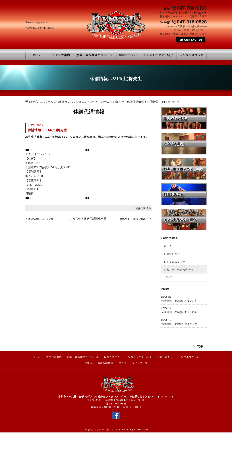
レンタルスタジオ (192, 55)
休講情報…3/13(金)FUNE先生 (42, 219)
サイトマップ (140, 363)
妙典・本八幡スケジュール (94, 55)
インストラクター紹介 (158, 55)
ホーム (37, 55)
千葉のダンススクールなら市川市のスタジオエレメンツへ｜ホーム (67, 101)
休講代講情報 (142, 208)
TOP (200, 346)
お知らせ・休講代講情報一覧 (88, 218)
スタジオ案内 (61, 55)
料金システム (128, 55)
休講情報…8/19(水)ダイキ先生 (179, 323)
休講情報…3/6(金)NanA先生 (134, 219)
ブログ (168, 277)
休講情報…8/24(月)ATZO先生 (179, 312)
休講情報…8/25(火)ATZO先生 (179, 300)
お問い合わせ (172, 253)
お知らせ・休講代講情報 (128, 101)
